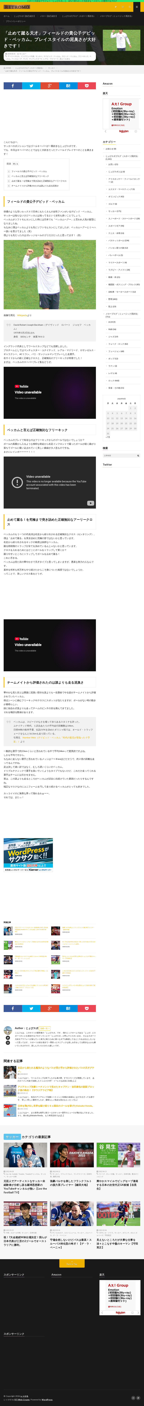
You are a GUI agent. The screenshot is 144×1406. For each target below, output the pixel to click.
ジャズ (111, 336)
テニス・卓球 (114, 233)
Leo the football (11, 1174)
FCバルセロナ (57, 1233)
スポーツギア (114, 226)
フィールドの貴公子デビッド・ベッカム (27, 171)
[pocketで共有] (86, 85)
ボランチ (125, 1233)
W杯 (7, 1233)
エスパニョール (70, 1233)
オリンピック (114, 196)
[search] (138, 455)
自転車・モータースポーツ (120, 292)
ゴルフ (111, 204)
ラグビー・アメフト (117, 270)
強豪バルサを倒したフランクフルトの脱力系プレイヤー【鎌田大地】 (71, 1182)
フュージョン (114, 351)
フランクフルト (66, 1174)
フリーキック (83, 56)
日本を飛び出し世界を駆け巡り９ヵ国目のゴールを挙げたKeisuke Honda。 (56, 1105)
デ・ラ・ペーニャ (60, 1235)
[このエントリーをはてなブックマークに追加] (68, 85)
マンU (25, 59)
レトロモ (24, 1396)
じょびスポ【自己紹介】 (25, 16)
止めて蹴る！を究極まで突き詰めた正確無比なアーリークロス (37, 181)
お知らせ (109, 149)
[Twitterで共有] (31, 85)
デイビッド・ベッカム (52, 56)
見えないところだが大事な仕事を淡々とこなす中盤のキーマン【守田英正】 (117, 1243)
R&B (110, 329)
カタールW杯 (16, 1233)
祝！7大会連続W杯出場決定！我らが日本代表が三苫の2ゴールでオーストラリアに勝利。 (25, 1241)
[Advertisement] (50, 117)
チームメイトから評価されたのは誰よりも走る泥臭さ (33, 185)
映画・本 (112, 277)
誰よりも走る (65, 59)
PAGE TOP (138, 1361)
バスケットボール (116, 240)
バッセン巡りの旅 (116, 248)
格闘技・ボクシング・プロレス (122, 284)
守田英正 (108, 1235)
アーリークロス (14, 56)
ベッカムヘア (17, 59)
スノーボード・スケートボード (122, 218)
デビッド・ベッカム (69, 56)
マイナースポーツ (116, 262)
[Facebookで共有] (13, 85)
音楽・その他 (114, 388)
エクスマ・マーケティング (120, 189)
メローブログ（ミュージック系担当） (116, 16)
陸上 (110, 306)
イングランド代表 (27, 56)
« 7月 (108, 437)
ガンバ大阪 (110, 1174)
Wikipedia (22, 315)
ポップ (111, 358)
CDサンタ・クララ (106, 1233)
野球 (110, 299)
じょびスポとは (115, 171)
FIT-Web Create (22, 1400)
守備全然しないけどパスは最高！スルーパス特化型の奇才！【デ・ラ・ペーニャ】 (71, 1243)
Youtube (21, 1174)
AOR (110, 322)
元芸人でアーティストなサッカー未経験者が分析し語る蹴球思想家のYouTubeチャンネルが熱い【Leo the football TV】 (31, 930)
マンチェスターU (35, 59)
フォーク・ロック (116, 344)
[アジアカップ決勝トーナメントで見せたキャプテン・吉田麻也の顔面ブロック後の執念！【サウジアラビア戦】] (10, 1091)
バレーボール (114, 255)
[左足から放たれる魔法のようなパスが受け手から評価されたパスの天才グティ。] (10, 1072)
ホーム (7, 16)
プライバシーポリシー (16, 21)
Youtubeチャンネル (32, 1174)
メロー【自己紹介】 (49, 16)
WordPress (47, 1400)
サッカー (23, 54)
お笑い (111, 164)
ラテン (111, 366)
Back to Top (72, 1264)
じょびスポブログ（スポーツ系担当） (78, 16)
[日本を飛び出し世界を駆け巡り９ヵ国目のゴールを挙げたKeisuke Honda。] (10, 1110)
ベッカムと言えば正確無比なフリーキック (28, 176)
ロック (111, 380)
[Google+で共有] (49, 85)
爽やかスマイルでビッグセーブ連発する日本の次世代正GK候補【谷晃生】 (117, 1184)
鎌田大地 (56, 1176)
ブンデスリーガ (79, 1174)
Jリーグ (102, 1174)
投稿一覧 (44, 1028)
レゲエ (111, 373)
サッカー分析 (12, 1176)
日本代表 (127, 1174)
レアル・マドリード (50, 59)
